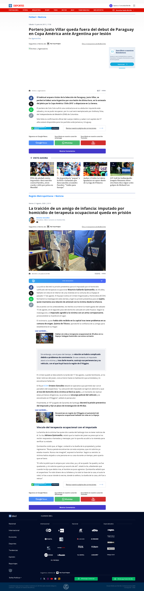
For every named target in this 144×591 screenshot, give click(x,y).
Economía (12, 537)
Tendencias (13, 550)
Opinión (12, 557)
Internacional (14, 530)
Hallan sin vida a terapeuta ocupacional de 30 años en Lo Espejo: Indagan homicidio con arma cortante (79, 335)
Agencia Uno (36, 38)
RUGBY (47, 10)
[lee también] (45, 338)
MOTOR (64, 10)
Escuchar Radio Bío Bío (124, 10)
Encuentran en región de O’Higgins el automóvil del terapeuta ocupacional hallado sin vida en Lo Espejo (77, 414)
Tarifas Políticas (14, 578)
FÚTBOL (25, 10)
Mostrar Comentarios (67, 151)
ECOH (46, 386)
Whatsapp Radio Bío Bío (125, 579)
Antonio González (43, 218)
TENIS (55, 10)
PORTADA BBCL (14, 10)
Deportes (12, 543)
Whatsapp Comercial (87, 579)
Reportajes (13, 563)
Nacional (12, 524)
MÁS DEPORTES (98, 10)
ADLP (72, 10)
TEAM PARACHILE (83, 10)
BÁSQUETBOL (36, 10)
